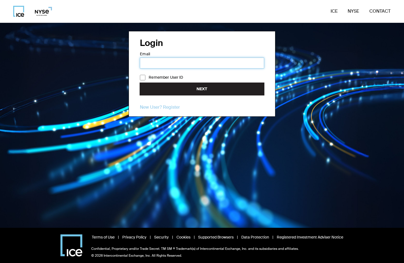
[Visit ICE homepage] (18, 11)
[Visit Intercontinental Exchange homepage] (71, 245)
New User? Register (160, 107)
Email (145, 53)
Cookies (183, 237)
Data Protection (255, 237)
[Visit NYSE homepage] (41, 11)
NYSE (353, 11)
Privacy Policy (134, 237)
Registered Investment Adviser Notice (310, 237)
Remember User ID (166, 77)
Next (202, 88)
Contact (380, 11)
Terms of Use (103, 237)
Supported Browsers (216, 237)
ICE (334, 11)
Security (161, 237)
